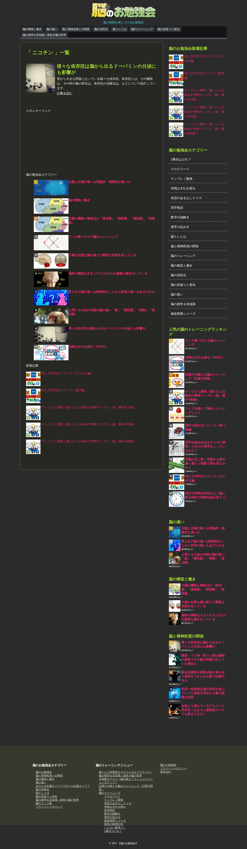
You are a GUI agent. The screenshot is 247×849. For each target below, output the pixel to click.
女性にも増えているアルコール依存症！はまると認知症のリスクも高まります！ (203, 710)
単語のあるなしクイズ (186, 198)
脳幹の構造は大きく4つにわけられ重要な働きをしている (108, 273)
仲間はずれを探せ (183, 188)
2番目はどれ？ (181, 159)
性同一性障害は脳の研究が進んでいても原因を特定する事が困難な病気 (203, 693)
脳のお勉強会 (44, 772)
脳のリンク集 (44, 803)
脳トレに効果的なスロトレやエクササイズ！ (126, 772)
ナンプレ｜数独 (181, 178)
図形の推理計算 (113, 824)
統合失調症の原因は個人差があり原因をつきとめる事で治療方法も (203, 676)
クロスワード (180, 169)
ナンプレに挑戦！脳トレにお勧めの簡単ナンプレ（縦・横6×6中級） (88, 424)
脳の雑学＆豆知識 (183, 304)
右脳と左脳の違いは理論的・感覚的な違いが (99, 181)
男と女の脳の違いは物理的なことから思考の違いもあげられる (112, 291)
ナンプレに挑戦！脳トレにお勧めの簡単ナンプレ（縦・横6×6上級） (88, 407)
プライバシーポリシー (49, 806)
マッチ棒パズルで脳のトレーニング (93, 236)
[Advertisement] (91, 140)
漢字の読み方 (180, 227)
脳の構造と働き (32, 29)
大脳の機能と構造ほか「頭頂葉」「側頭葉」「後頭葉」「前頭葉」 (203, 589)
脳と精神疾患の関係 (185, 246)
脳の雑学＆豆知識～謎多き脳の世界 (44, 34)
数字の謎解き (180, 217)
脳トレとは (119, 29)
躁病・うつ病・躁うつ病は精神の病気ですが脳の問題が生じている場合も (203, 659)
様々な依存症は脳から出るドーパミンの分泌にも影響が (107, 328)
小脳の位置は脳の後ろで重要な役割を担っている (102, 255)
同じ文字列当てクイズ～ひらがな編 (66, 373)
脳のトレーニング (142, 29)
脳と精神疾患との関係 (75, 29)
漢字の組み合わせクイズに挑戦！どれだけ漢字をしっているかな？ (205, 446)
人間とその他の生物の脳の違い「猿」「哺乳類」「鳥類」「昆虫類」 (203, 558)
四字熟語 (177, 207)
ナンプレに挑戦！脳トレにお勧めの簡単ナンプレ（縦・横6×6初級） (88, 441)
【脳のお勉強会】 (128, 843)
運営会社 (165, 771)
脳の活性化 (101, 29)
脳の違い (52, 29)
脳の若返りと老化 (168, 29)
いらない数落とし (115, 827)
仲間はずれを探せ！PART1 (88, 346)
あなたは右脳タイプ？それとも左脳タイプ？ (63, 785)
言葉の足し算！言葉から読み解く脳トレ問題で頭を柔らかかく (205, 463)
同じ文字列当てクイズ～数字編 (63, 390)
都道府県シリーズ (183, 313)
